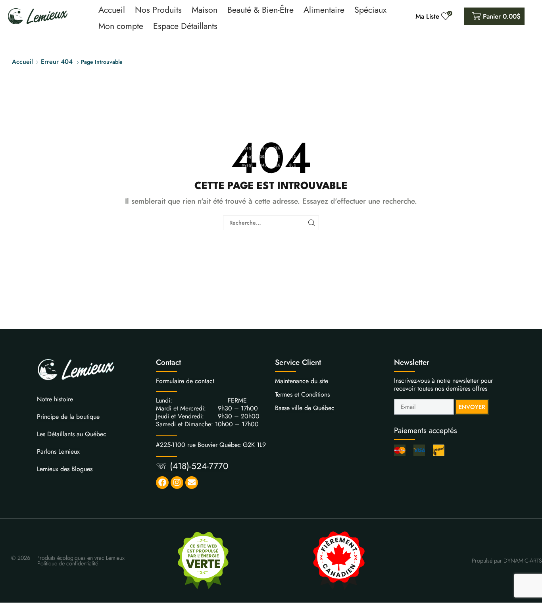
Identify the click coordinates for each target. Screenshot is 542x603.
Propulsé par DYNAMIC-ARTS (507, 561)
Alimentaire (324, 10)
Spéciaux (370, 10)
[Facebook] (162, 482)
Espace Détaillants (185, 26)
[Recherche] (311, 223)
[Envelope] (191, 482)
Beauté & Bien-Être (260, 10)
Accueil (111, 10)
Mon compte (120, 26)
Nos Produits (158, 10)
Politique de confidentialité (67, 563)
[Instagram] (177, 482)
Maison (204, 10)
